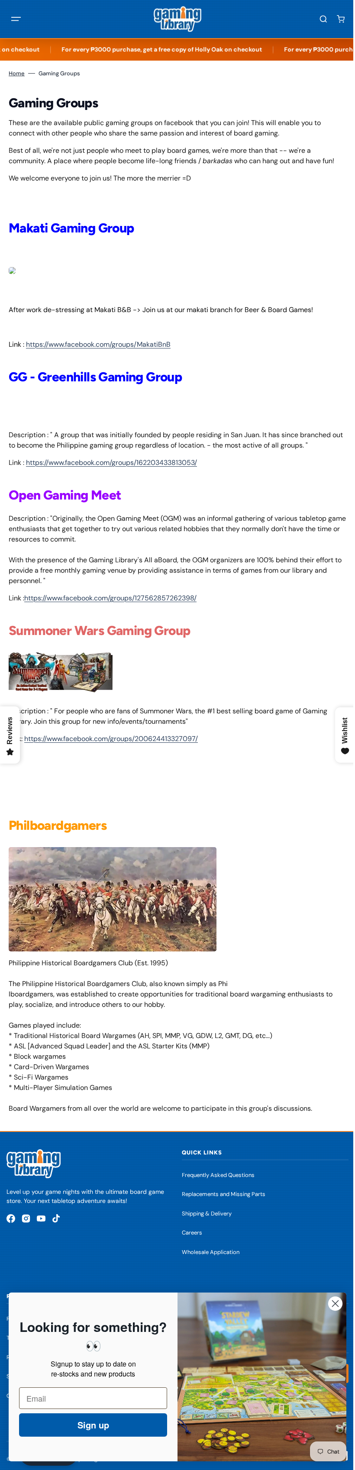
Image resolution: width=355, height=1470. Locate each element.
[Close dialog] (328, 1303)
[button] (16, 19)
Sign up (87, 1424)
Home (17, 73)
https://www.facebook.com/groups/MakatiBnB (98, 344)
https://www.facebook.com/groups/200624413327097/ (111, 738)
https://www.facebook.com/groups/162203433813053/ (111, 462)
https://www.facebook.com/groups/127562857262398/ (110, 598)
